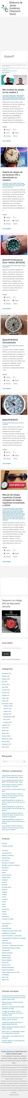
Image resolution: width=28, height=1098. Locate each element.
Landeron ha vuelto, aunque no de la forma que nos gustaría (13, 802)
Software (6, 722)
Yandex (4, 911)
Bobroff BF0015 (10, 420)
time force (9, 517)
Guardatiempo (6, 858)
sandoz (4, 516)
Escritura (4, 692)
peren (3, 98)
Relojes (14, 95)
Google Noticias (6, 875)
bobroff (18, 95)
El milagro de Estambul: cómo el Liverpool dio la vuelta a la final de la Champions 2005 (12, 1013)
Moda (3, 730)
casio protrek (12, 184)
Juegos (5, 711)
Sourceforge (5, 909)
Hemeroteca (5, 916)
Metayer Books (6, 955)
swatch (13, 185)
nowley (16, 513)
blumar (17, 509)
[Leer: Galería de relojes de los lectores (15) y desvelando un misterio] (14, 157)
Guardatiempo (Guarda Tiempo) (11, 948)
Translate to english (8, 919)
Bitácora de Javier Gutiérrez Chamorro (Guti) (15, 8)
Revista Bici (5, 962)
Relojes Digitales (7, 960)
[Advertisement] (14, 31)
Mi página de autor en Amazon (11, 865)
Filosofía (4, 695)
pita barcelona (9, 514)
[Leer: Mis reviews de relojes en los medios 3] (14, 74)
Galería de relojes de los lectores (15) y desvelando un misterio (12, 176)
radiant (23, 514)
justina (15, 512)
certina (16, 184)
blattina (22, 183)
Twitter (4, 906)
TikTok (4, 897)
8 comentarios (21, 99)
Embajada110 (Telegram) (9, 933)
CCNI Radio (5, 926)
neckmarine (11, 513)
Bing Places (5, 867)
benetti (10, 509)
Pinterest (4, 889)
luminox (7, 185)
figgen (22, 511)
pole (14, 514)
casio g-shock (5, 96)
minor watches (20, 96)
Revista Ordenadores (8, 967)
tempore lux (20, 98)
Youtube (4, 914)
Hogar (3, 698)
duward (15, 511)
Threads (4, 894)
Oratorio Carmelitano (8, 970)
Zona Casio (5, 977)
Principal (4, 843)
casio (7, 184)
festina (23, 184)
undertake (18, 517)
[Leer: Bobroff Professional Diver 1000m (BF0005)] (14, 245)
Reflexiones (5, 739)
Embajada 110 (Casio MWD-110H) (11, 931)
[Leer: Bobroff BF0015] (14, 405)
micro (3, 513)
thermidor (4, 517)
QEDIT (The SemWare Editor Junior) (12, 777)
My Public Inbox (6, 887)
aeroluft (16, 508)
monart (7, 513)
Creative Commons (7, 1051)
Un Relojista (5, 974)
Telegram (4, 892)
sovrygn (15, 98)
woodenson (20, 518)
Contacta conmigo (7, 846)
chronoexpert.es (12, 96)
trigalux (13, 517)
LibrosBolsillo (6, 950)
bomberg (22, 95)
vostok (3, 187)
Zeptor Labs (5, 979)
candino (4, 511)
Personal (4, 736)
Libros (3, 728)
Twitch (4, 904)
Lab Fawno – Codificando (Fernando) (12, 945)
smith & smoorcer (10, 516)
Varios (3, 747)
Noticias (5, 714)
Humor (4, 701)
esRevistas (5, 940)
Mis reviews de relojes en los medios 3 (13, 91)
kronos (18, 512)
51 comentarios (9, 187)
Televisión (5, 744)
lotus (21, 512)
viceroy (7, 518)
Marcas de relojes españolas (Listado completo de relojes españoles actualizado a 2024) (13, 500)
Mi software (5, 860)
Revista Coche (6, 965)
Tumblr (4, 902)
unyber (3, 518)
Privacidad (16, 1094)
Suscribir (6, 654)
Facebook (5, 870)
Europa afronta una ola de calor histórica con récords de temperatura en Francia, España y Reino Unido (14, 997)
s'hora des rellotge (9, 98)
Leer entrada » (6, 141)
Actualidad (5, 673)
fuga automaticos (6, 512)
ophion (19, 513)
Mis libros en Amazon (8, 863)
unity (22, 517)
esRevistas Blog (6, 943)
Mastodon (5, 884)
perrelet (4, 514)
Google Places (6, 877)
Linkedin (4, 882)
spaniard (16, 516)
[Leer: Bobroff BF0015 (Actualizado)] (14, 325)
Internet (5, 708)
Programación (7, 717)
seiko (10, 185)
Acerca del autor (6, 853)
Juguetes (4, 725)
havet (12, 512)
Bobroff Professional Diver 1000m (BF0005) (13, 261)
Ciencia (4, 684)
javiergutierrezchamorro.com (14, 1067)
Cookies (11, 1094)
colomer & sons (9, 511)
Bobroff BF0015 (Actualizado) (10, 341)
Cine (3, 687)
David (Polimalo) (6, 928)
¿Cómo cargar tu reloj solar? (10, 786)
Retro (4, 719)
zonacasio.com (14, 99)
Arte (3, 681)
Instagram (5, 880)
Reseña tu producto (7, 855)
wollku (16, 518)
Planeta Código (6, 957)
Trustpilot (4, 899)
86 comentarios (5, 267)
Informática (5, 703)
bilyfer (13, 509)
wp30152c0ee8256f (8, 800)
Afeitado (4, 676)
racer (20, 514)
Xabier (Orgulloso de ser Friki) (10, 972)
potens (16, 514)
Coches (4, 690)
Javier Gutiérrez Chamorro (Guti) (11, 775)
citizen (20, 184)
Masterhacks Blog (7, 953)
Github (4, 872)
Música (4, 733)
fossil (3, 185)
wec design (12, 518)
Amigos (14, 183)
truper (22, 185)
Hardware (6, 706)
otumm (23, 513)
